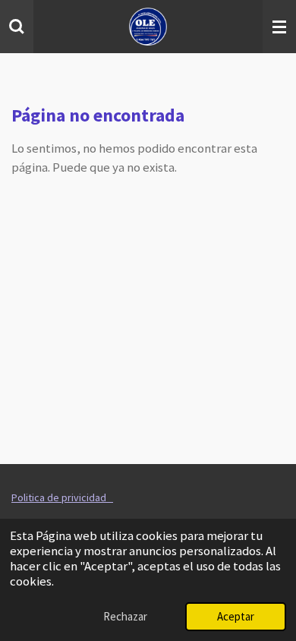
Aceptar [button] (235, 616)
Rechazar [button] (125, 616)
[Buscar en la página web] (16, 26)
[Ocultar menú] (279, 26)
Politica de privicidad (62, 497)
